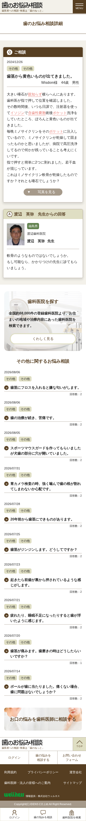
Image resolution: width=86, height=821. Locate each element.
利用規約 (10, 772)
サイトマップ (72, 783)
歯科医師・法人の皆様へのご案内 (27, 783)
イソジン (17, 113)
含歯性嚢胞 (37, 113)
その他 (13, 68)
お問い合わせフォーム (72, 758)
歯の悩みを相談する (43, 758)
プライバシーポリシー (43, 772)
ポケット (60, 113)
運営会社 (75, 772)
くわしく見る (43, 339)
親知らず (35, 94)
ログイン (14, 757)
